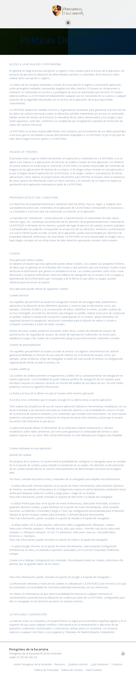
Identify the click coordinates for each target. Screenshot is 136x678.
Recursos (59, 664)
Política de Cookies (72, 670)
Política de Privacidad (46, 670)
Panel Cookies (94, 670)
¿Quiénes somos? (78, 664)
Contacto (117, 664)
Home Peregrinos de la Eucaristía (33, 664)
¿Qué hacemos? (100, 664)
